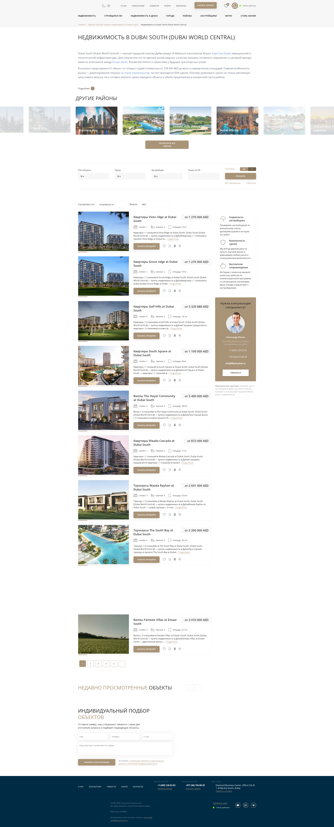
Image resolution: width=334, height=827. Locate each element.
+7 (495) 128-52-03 (166, 785)
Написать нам (220, 803)
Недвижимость (87, 15)
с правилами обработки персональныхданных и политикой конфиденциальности (141, 762)
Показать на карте (224, 791)
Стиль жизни (248, 15)
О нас (124, 6)
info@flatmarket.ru (235, 363)
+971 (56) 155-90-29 (195, 785)
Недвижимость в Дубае (144, 15)
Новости (154, 6)
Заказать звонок (165, 788)
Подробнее (84, 88)
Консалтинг (138, 6)
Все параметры (233, 183)
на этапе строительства (135, 73)
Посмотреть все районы (167, 144)
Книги (167, 6)
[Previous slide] (75, 120)
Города (170, 15)
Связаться (235, 372)
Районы (187, 15)
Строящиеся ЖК (113, 15)
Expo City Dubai (221, 53)
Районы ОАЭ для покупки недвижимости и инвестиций (113, 24)
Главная (81, 24)
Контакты (181, 6)
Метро (228, 15)
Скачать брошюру (146, 246)
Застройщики (208, 15)
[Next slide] (258, 120)
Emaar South (119, 62)
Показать (240, 176)
